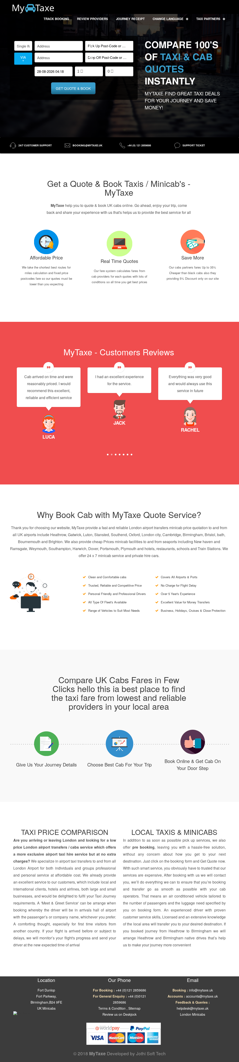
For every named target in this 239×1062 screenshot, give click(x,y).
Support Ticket (194, 145)
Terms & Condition (112, 1008)
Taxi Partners (208, 19)
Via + (23, 58)
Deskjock (130, 1014)
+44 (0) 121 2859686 (139, 145)
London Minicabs (192, 1014)
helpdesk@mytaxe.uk (192, 1008)
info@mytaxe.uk (201, 990)
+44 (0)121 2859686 (131, 990)
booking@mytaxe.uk (87, 145)
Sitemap (134, 1008)
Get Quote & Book (73, 88)
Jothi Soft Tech (151, 1053)
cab (223, 889)
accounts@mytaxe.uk (202, 996)
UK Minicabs (46, 1008)
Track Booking (56, 19)
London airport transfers (45, 847)
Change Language (168, 19)
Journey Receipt (130, 19)
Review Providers (92, 19)
